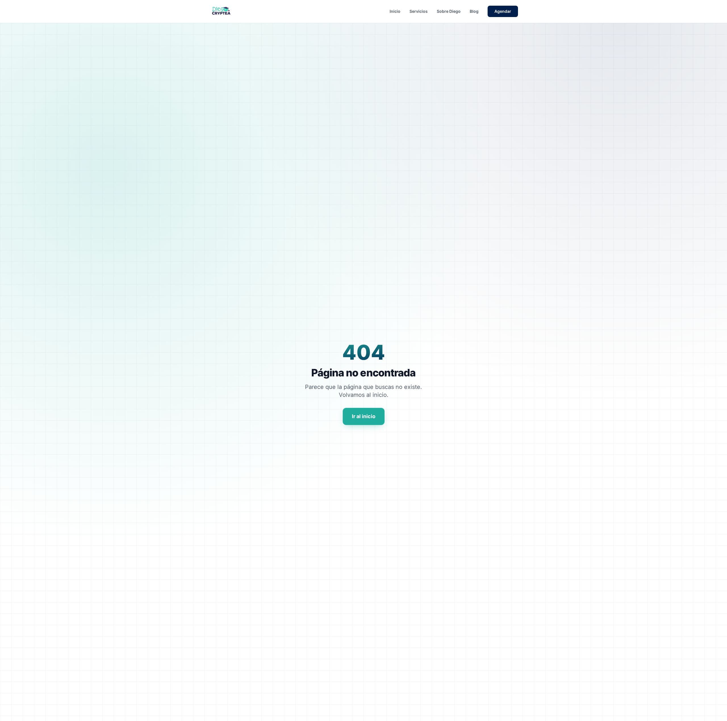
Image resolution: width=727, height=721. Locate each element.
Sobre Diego (449, 11)
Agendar (502, 11)
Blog (474, 11)
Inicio (395, 11)
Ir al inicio (363, 416)
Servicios (419, 11)
